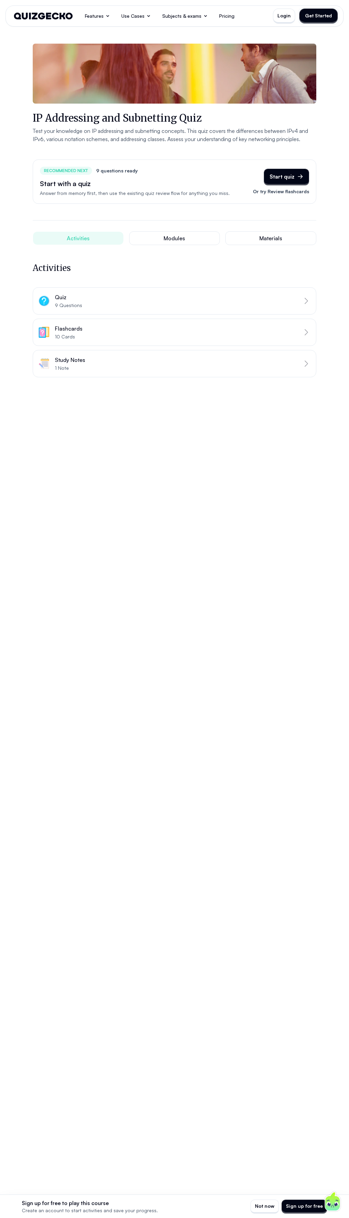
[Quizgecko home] (43, 16)
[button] (174, 301)
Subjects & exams (181, 16)
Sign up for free (304, 1206)
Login (284, 15)
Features (94, 16)
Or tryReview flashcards (281, 191)
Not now (264, 1206)
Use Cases (133, 16)
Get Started (318, 15)
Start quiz (282, 176)
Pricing (226, 16)
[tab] (78, 238)
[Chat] (333, 1202)
